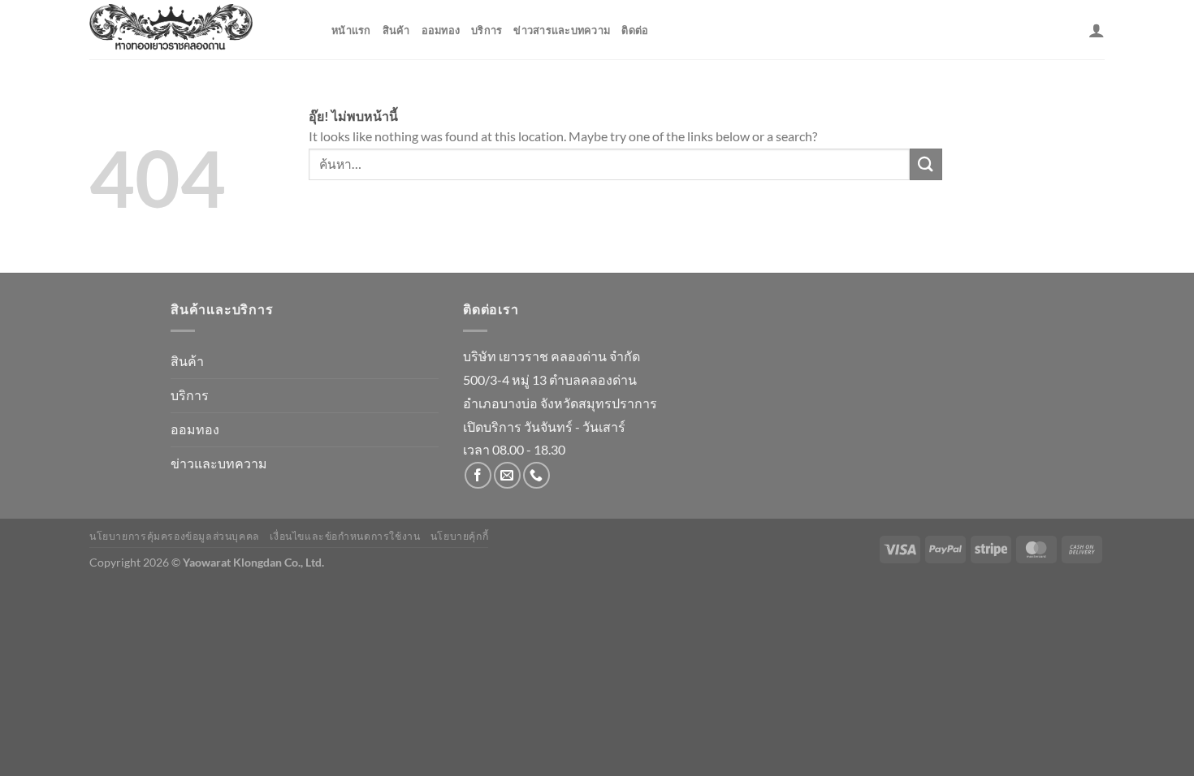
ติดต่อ (634, 30)
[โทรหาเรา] (536, 475)
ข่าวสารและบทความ (561, 30)
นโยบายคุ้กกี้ (459, 536)
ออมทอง (441, 30)
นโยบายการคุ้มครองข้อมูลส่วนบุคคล (174, 536)
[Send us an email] (507, 475)
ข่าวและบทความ (219, 463)
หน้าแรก (351, 30)
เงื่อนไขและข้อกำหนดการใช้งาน (345, 536)
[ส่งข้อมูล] (926, 164)
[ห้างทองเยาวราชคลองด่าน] (198, 29)
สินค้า (396, 30)
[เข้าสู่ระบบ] (1096, 30)
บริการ (486, 30)
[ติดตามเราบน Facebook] (478, 475)
